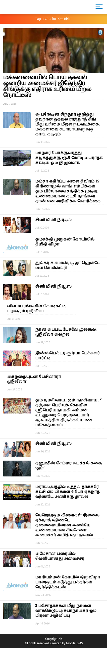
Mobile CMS (74, 643)
